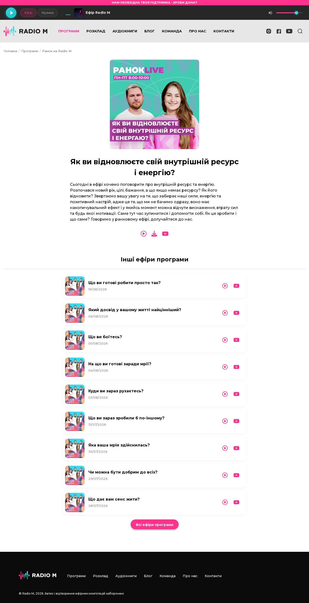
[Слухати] (144, 234)
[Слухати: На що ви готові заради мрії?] (225, 367)
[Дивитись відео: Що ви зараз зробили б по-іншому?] (236, 421)
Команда (172, 31)
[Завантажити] (154, 233)
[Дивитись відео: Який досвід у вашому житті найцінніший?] (236, 313)
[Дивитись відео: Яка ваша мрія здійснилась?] (236, 448)
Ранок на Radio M (56, 51)
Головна (10, 51)
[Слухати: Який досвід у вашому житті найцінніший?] (225, 313)
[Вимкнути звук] (270, 12)
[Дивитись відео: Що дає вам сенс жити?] (236, 502)
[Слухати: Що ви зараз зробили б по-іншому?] (225, 421)
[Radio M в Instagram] (269, 31)
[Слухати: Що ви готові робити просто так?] (225, 286)
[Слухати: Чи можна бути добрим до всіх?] (225, 475)
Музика (48, 12)
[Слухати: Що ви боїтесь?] (225, 340)
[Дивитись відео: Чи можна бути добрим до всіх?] (236, 475)
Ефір (28, 12)
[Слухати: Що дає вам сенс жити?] (225, 502)
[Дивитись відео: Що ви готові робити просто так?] (236, 286)
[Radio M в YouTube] (289, 31)
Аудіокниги (124, 31)
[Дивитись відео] (165, 234)
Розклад (95, 31)
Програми (68, 31)
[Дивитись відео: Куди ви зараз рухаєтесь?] (236, 394)
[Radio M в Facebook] (279, 31)
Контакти (223, 31)
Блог (149, 31)
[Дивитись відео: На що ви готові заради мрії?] (236, 367)
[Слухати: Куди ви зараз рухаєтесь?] (225, 394)
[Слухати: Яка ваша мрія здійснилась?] (225, 448)
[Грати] (11, 12)
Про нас (197, 31)
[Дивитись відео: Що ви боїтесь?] (236, 340)
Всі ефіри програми (154, 525)
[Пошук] (300, 31)
